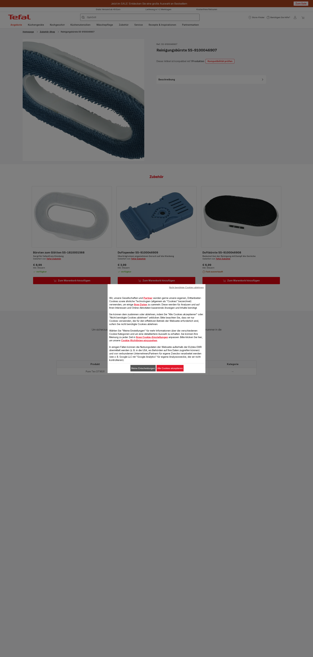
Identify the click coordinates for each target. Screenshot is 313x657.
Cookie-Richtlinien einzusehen (139, 340)
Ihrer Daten (140, 304)
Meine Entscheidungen (143, 368)
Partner (147, 297)
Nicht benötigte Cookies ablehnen (186, 287)
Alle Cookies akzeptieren (170, 368)
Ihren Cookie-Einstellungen (152, 337)
